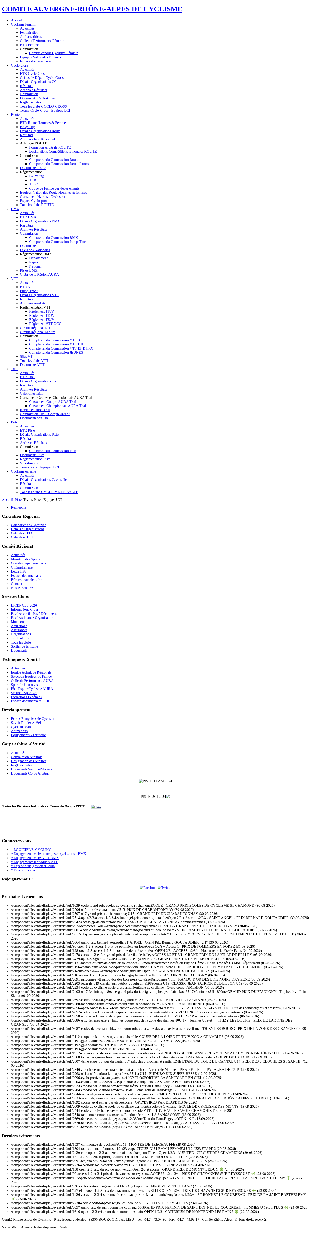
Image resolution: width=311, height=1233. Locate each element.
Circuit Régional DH (35, 328)
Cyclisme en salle (23, 471)
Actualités (27, 28)
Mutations (18, 622)
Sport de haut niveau (26, 685)
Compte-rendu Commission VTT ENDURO (61, 348)
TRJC (33, 184)
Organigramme (22, 567)
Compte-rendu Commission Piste (52, 451)
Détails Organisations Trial (39, 381)
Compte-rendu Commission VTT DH (56, 344)
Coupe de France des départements (54, 188)
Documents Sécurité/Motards (32, 769)
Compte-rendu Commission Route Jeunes (59, 164)
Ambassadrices (31, 37)
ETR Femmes (30, 45)
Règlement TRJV (41, 320)
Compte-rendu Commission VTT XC (56, 340)
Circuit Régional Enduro (37, 332)
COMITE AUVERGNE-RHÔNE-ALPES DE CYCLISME (92, 9)
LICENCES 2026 (24, 605)
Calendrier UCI (22, 537)
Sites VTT (27, 356)
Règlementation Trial (35, 410)
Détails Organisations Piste (39, 434)
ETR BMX (28, 217)
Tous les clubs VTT (34, 361)
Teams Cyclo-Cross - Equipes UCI (45, 110)
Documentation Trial (35, 418)
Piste (14, 422)
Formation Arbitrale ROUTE (50, 147)
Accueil (16, 20)
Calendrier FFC (22, 533)
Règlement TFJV (41, 311)
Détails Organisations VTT (39, 295)
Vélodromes (29, 463)
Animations (19, 731)
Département (38, 258)
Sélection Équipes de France (31, 676)
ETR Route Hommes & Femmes (43, 123)
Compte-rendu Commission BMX (53, 237)
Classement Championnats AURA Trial (57, 406)
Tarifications (20, 638)
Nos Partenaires (22, 588)
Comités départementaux (28, 563)
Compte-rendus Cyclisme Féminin (53, 53)
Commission (29, 94)
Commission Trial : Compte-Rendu (45, 414)
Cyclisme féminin (23, 24)
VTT (14, 279)
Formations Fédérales (26, 697)
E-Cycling (27, 127)
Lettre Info (18, 571)
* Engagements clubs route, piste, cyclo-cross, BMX (48, 854)
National (35, 266)
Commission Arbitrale (26, 757)
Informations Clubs (24, 609)
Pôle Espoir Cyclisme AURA (32, 689)
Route (15, 114)
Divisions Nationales (35, 250)
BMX (15, 209)
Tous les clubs (21, 642)
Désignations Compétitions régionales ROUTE (63, 151)
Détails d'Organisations (27, 529)
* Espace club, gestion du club (33, 866)
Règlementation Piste (35, 459)
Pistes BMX (29, 270)
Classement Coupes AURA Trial (52, 402)
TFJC (33, 180)
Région (34, 262)
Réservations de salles (26, 580)
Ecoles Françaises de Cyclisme (33, 719)
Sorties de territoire (24, 646)
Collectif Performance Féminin (42, 41)
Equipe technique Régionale (31, 672)
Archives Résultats (33, 90)
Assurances (19, 630)
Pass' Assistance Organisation (32, 618)
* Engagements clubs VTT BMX (35, 858)
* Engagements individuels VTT (34, 862)
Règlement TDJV (42, 315)
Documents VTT (32, 365)
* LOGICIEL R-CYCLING (31, 850)
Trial (14, 369)
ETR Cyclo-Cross (33, 73)
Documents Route (33, 168)
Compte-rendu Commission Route (53, 160)
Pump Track (29, 291)
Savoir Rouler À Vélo (27, 723)
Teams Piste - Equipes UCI (39, 467)
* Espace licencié (23, 870)
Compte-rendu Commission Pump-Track (58, 242)
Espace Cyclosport (33, 201)
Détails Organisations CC (38, 82)
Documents (28, 246)
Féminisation (29, 32)
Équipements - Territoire (28, 735)
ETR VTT (27, 287)
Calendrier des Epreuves (28, 525)
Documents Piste (32, 455)
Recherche (18, 507)
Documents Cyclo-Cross (37, 98)
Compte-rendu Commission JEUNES (56, 352)
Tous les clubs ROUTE (37, 205)
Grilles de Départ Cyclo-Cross (42, 78)
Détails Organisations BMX (40, 221)
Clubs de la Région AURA (39, 274)
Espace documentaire (35, 61)
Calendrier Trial (31, 393)
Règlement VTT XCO (45, 324)
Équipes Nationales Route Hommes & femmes (53, 192)
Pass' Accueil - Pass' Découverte (34, 613)
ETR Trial (27, 377)
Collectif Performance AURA (32, 680)
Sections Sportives (24, 693)
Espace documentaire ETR (30, 701)
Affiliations (19, 626)
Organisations (21, 634)
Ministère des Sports (25, 559)
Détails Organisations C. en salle (43, 479)
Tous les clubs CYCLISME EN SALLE (49, 492)
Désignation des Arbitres (28, 761)
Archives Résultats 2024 (37, 139)
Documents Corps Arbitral (30, 773)
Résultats (26, 86)
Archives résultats (33, 303)
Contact (16, 584)
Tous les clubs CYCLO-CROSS (43, 106)
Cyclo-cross (19, 65)
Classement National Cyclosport (43, 196)
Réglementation (31, 102)
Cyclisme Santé (22, 727)
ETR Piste (27, 430)
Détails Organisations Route (40, 131)
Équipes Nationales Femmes (40, 57)
